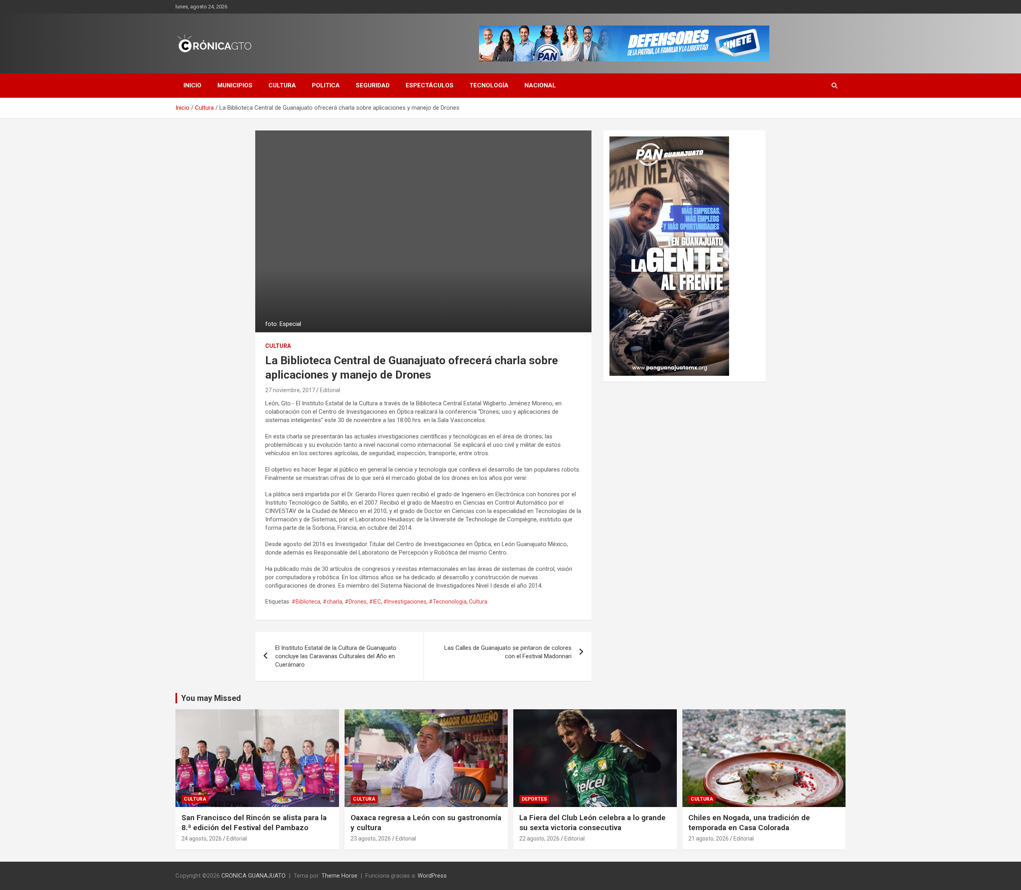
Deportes (534, 799)
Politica (326, 85)
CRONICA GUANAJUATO (253, 875)
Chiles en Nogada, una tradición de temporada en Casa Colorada (749, 822)
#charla (332, 601)
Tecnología (489, 85)
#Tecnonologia (448, 601)
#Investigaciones (404, 601)
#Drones (356, 601)
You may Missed (211, 698)
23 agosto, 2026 (371, 838)
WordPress (432, 875)
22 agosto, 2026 (539, 838)
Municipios (234, 85)
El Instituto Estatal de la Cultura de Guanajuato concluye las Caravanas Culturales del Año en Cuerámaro (335, 656)
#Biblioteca (306, 601)
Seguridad (373, 85)
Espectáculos (429, 85)
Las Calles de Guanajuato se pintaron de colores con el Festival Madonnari (508, 652)
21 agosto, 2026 (708, 838)
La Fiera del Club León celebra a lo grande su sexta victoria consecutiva (592, 822)
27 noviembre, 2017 (290, 390)
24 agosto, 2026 (201, 838)
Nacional (540, 85)
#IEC (375, 601)
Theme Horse (339, 875)
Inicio (192, 85)
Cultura (282, 85)
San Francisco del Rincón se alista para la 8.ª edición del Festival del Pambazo (254, 822)
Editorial (330, 390)
